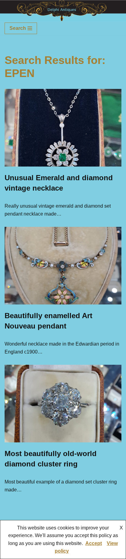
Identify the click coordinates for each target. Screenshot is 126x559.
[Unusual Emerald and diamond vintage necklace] (63, 128)
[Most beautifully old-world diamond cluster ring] (63, 403)
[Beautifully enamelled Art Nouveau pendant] (63, 265)
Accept (93, 543)
